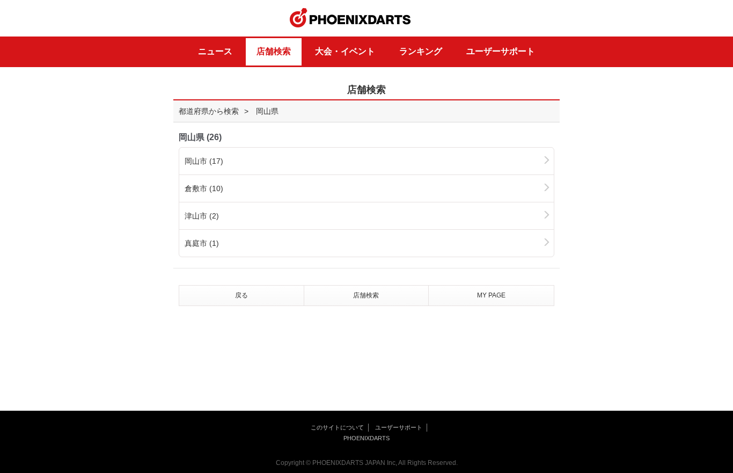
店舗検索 (273, 51)
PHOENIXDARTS (350, 18)
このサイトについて (337, 427)
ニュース (215, 51)
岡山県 (267, 111)
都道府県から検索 (209, 111)
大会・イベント (345, 51)
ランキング (420, 51)
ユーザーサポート (500, 51)
